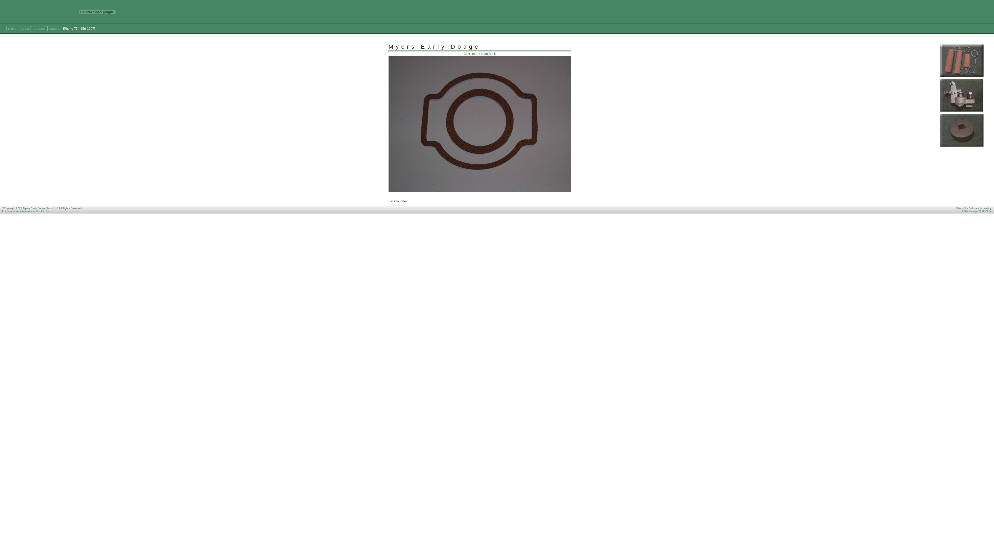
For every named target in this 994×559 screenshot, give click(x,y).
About (25, 28)
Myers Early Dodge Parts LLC (40, 208)
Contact (55, 28)
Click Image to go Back (480, 54)
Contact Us (42, 211)
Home (12, 28)
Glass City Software (967, 208)
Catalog (39, 28)
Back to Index (398, 201)
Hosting (987, 208)
